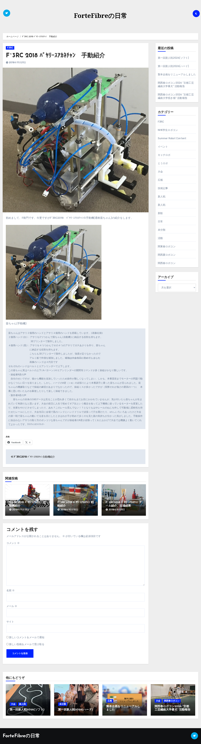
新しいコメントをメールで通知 (26, 637)
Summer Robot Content (172, 138)
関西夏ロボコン (167, 254)
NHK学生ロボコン (168, 130)
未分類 (162, 229)
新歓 (160, 213)
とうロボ (163, 163)
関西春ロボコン (167, 263)
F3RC (10, 47)
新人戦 (162, 196)
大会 (160, 171)
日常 (160, 221)
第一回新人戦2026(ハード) (173, 66)
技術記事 (163, 188)
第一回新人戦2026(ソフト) (173, 57)
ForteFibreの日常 (100, 15)
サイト (10, 621)
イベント (163, 146)
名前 (10, 590)
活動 (160, 238)
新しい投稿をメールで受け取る (26, 644)
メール (11, 606)
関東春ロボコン (167, 246)
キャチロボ (164, 154)
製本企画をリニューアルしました (177, 74)
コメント (13, 543)
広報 (160, 179)
